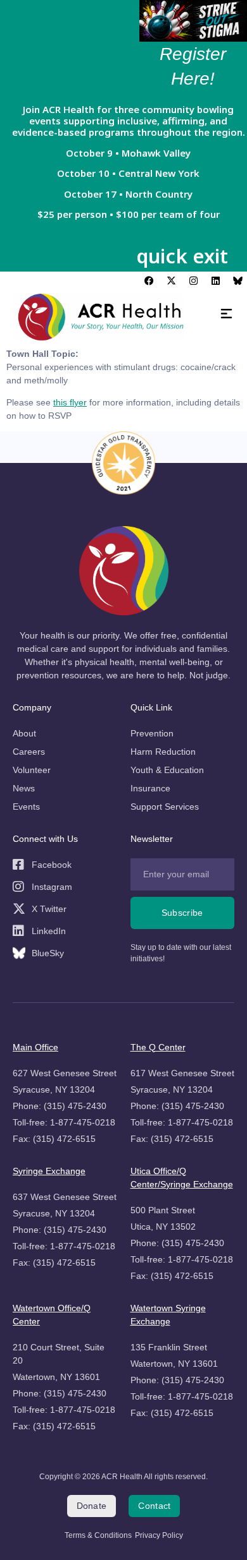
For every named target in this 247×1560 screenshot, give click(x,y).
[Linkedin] (215, 281)
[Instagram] (193, 281)
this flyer (70, 402)
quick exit (182, 256)
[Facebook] (148, 281)
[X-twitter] (171, 281)
